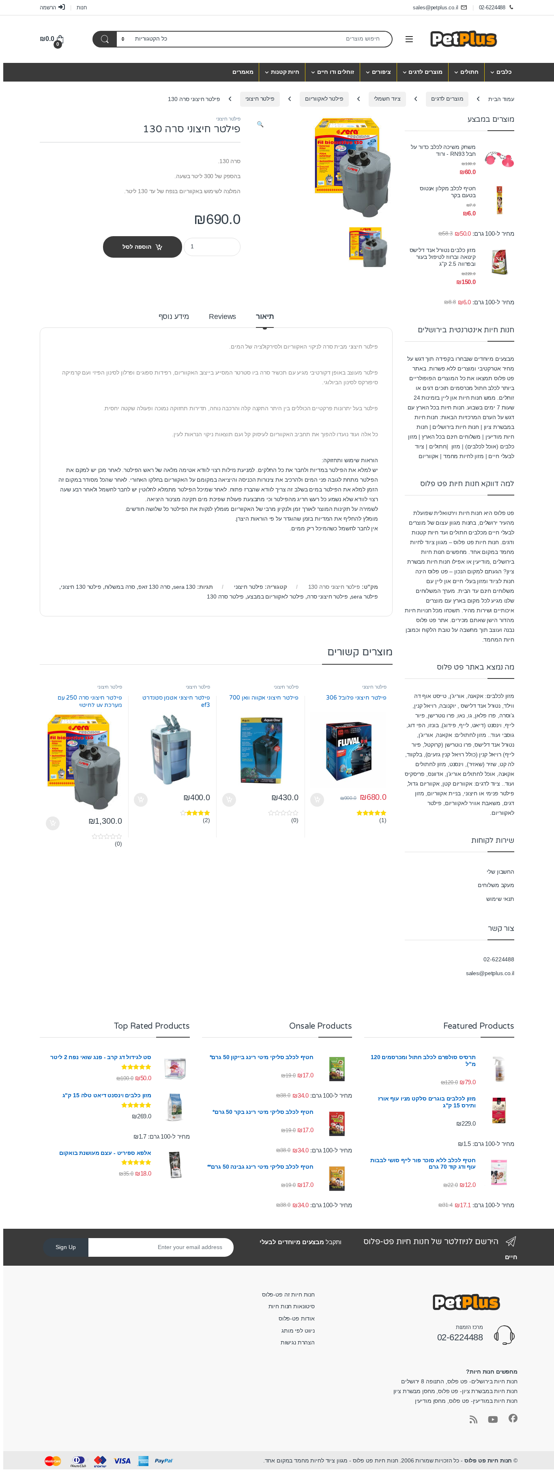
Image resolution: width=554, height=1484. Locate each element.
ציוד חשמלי (387, 98)
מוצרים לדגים (425, 72)
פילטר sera (364, 596)
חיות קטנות (285, 72)
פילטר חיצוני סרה (327, 596)
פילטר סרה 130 (225, 596)
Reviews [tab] (222, 317)
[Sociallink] (513, 1418)
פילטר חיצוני (260, 98)
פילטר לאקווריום (324, 98)
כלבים (504, 72)
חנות (82, 7)
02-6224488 (492, 7)
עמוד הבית (501, 98)
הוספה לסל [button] (318, 800)
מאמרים (242, 72)
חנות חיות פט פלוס (488, 1460)
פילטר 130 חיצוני (81, 587)
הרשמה (48, 7)
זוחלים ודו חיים (335, 72)
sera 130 (184, 587)
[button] (260, 124)
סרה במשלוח (120, 587)
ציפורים (381, 72)
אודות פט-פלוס (297, 1318)
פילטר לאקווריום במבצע (275, 596)
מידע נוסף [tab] (174, 317)
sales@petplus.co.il (435, 7)
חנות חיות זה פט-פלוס (288, 1294)
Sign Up (66, 1247)
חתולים (469, 72)
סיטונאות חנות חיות (291, 1306)
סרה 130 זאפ (154, 587)
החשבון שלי (500, 871)
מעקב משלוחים (496, 885)
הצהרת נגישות (298, 1342)
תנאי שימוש (500, 899)
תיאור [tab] (265, 317)
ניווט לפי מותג (298, 1330)
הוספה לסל (136, 246)
